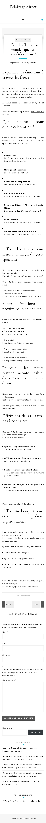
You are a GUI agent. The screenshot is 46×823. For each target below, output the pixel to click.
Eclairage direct (23, 7)
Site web (6, 655)
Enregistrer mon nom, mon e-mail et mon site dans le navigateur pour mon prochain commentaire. (22, 672)
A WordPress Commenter (14, 801)
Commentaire (9, 680)
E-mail (5, 643)
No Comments (23, 596)
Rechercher (7, 728)
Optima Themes (30, 818)
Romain (33, 63)
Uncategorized (23, 40)
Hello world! (35, 801)
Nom (5, 632)
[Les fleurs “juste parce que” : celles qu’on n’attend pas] (7, 604)
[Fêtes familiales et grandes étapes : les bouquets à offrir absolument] (38, 604)
